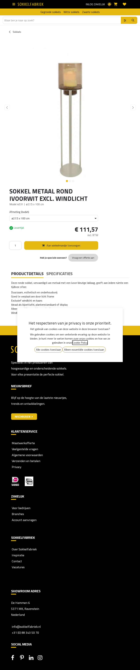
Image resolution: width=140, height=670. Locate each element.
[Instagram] (42, 657)
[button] (7, 107)
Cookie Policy (80, 343)
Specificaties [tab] (59, 273)
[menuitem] (50, 12)
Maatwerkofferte (23, 443)
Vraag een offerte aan (83, 257)
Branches (17, 514)
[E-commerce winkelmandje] (117, 4)
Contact (16, 561)
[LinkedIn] (33, 657)
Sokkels (16, 32)
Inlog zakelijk (95, 4)
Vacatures (18, 567)
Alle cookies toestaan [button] (48, 350)
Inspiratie (18, 555)
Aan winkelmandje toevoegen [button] (63, 245)
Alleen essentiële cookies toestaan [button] (84, 350)
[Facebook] (15, 657)
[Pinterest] (24, 657)
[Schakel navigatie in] (14, 4)
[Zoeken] (133, 20)
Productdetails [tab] (27, 273)
